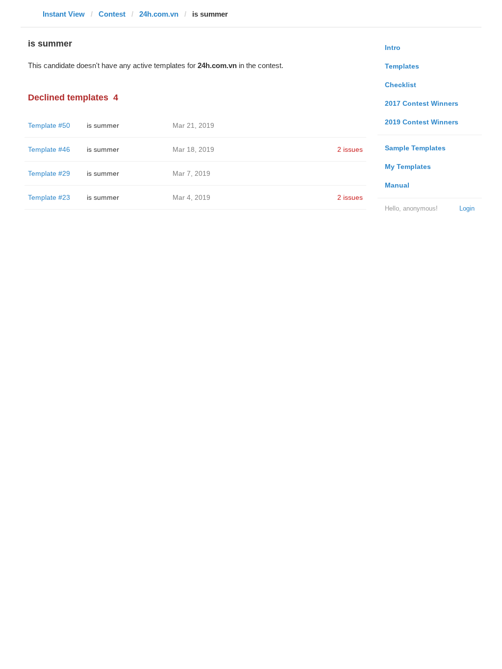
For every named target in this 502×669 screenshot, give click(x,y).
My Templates (408, 166)
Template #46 (49, 149)
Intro (393, 47)
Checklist (400, 85)
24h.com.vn (158, 14)
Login (467, 208)
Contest (112, 14)
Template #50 (49, 125)
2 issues (350, 149)
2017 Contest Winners (421, 103)
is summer (103, 125)
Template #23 (49, 197)
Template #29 (49, 173)
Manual (397, 185)
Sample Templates (415, 148)
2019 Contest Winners (421, 122)
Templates (402, 66)
